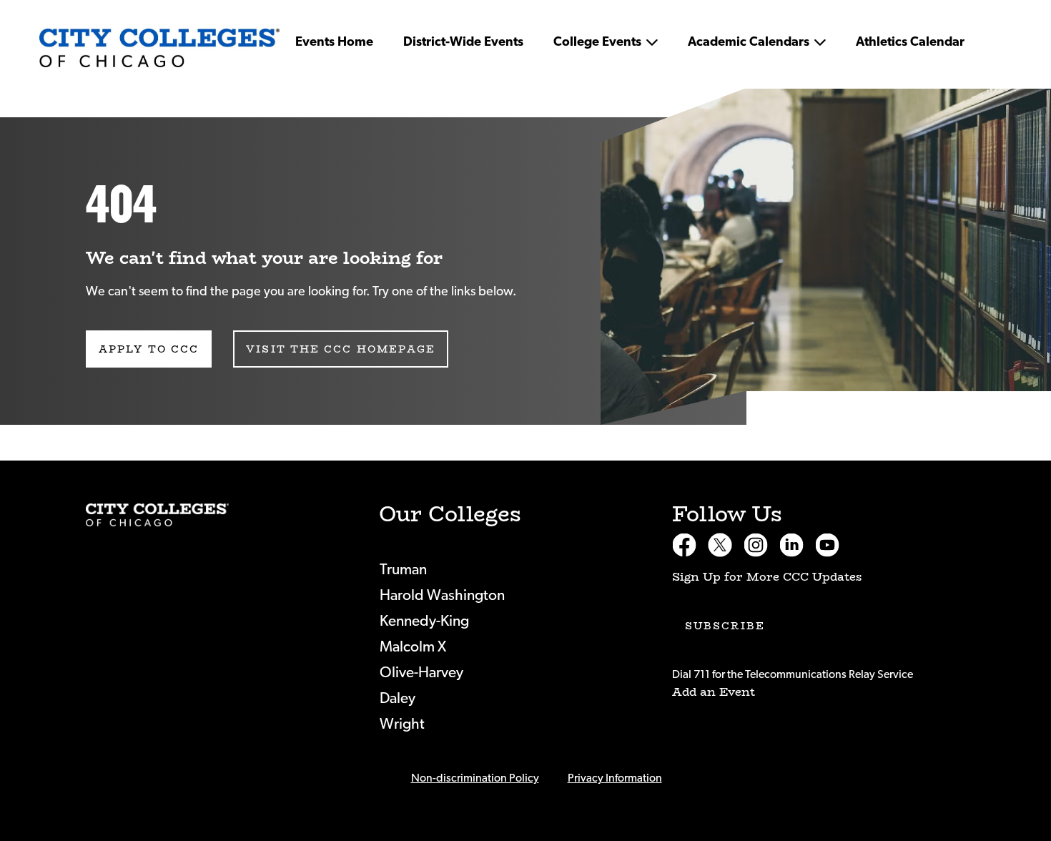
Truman (403, 569)
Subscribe (725, 626)
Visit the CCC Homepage (340, 349)
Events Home (334, 42)
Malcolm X (413, 646)
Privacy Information (615, 778)
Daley (397, 698)
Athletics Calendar (910, 42)
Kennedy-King (424, 621)
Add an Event (713, 692)
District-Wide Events (463, 42)
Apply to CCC (149, 349)
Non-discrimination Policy (475, 778)
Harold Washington (442, 595)
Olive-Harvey (421, 672)
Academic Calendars (748, 42)
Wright (402, 724)
